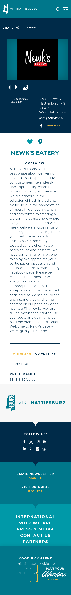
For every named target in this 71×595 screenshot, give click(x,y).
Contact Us (35, 536)
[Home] (20, 9)
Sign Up (35, 478)
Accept (35, 582)
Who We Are (35, 523)
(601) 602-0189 (51, 118)
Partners (35, 542)
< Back (31, 28)
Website (53, 125)
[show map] (40, 141)
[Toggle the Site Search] (58, 9)
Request (35, 491)
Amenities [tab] (45, 354)
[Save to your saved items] (30, 141)
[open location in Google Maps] (21, 111)
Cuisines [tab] (22, 354)
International (35, 517)
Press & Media (35, 530)
